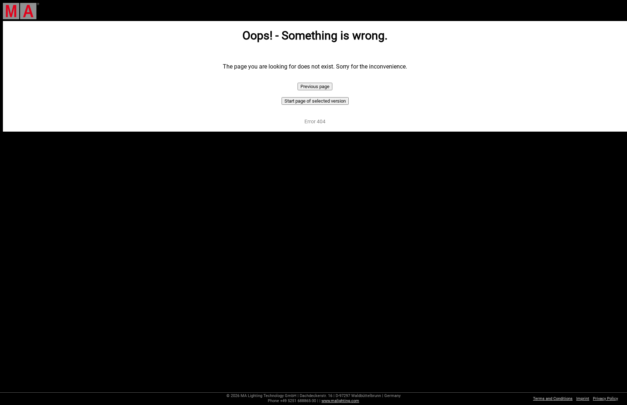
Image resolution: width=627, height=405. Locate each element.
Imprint (582, 398)
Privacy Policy (605, 398)
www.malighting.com (340, 400)
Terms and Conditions (553, 398)
